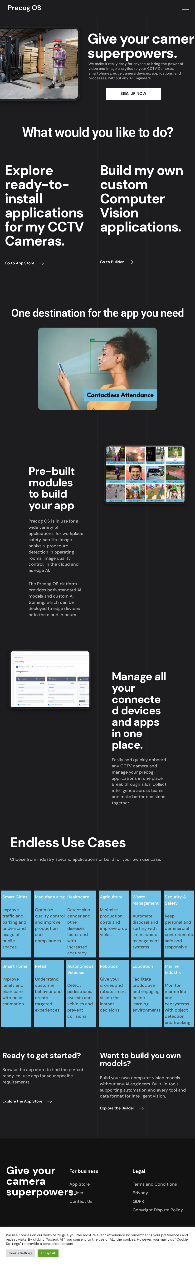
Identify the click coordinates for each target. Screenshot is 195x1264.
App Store (79, 1184)
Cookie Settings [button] (20, 1253)
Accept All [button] (48, 1253)
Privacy (140, 1193)
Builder (76, 1193)
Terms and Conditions (155, 1184)
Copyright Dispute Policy (158, 1210)
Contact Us (80, 1201)
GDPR (138, 1201)
